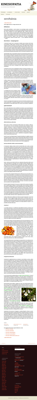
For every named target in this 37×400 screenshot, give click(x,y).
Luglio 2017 (3, 373)
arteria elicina (17, 385)
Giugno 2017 (4, 374)
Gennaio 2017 (4, 382)
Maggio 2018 (4, 368)
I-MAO (16, 392)
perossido (16, 390)
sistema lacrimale (32, 343)
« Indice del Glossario (7, 22)
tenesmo (3, 343)
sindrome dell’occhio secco (17, 324)
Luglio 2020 (3, 364)
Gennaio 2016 (4, 388)
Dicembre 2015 (4, 389)
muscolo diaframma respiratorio (18, 387)
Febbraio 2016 (4, 386)
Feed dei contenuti (5, 350)
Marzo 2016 (3, 385)
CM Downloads (3, 12)
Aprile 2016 (3, 383)
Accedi (3, 349)
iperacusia (16, 389)
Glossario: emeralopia (10, 330)
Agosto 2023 (4, 362)
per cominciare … (10, 12)
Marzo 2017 (3, 379)
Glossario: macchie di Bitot (10, 333)
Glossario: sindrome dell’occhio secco (12, 335)
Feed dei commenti (5, 352)
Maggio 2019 (4, 365)
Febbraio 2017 (4, 380)
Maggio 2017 (4, 376)
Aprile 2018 (3, 370)
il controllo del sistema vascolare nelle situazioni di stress (18, 369)
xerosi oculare (6, 324)
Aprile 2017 (3, 377)
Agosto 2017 (4, 371)
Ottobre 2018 (4, 367)
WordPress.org (4, 353)
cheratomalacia (25, 324)
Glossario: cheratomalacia (10, 332)
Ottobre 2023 (4, 361)
